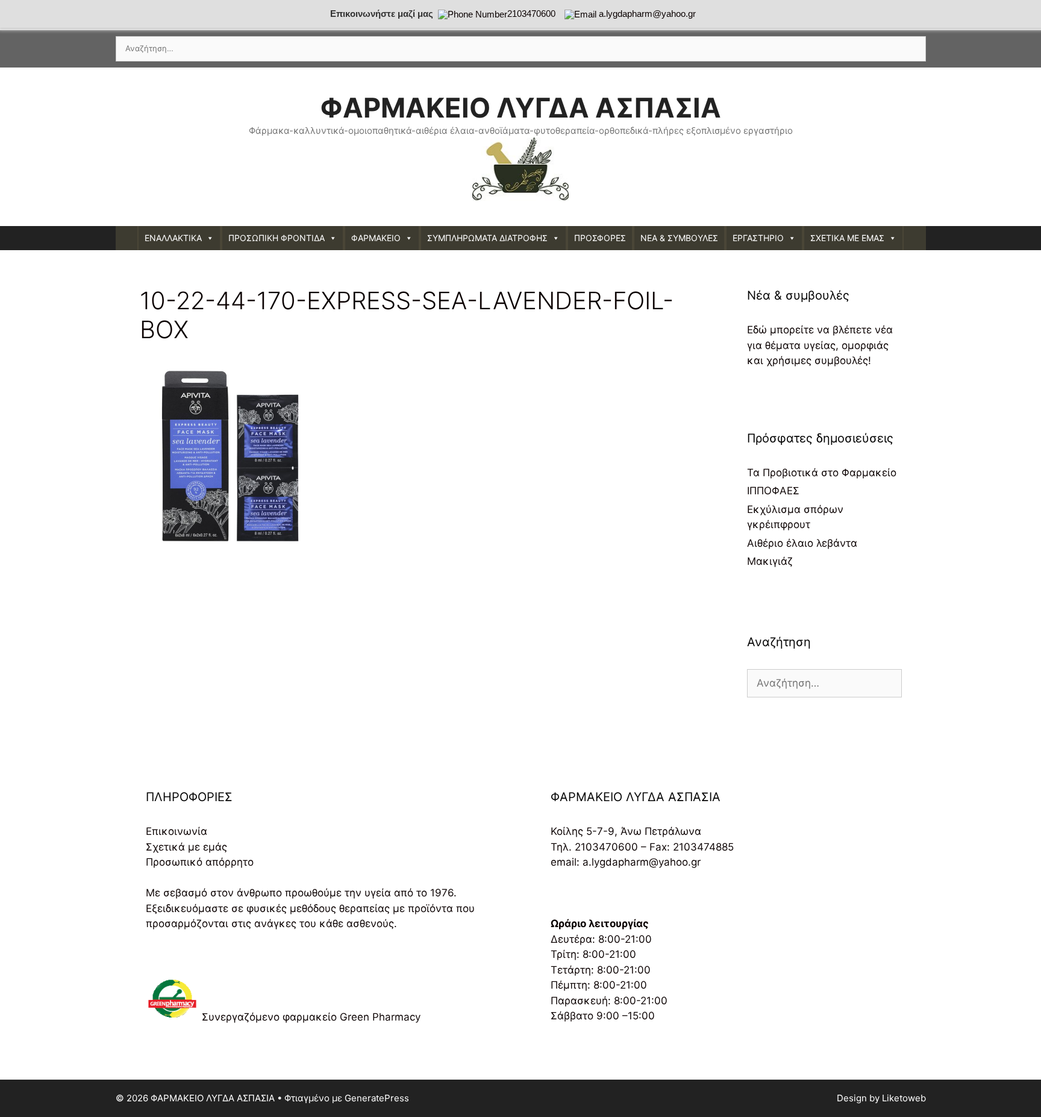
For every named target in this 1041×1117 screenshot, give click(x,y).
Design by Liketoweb (881, 1098)
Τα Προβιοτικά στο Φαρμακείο (821, 473)
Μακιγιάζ (770, 561)
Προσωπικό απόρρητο (200, 862)
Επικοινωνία (176, 831)
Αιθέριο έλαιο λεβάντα (802, 543)
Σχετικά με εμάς (186, 847)
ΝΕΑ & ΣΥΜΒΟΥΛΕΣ (679, 238)
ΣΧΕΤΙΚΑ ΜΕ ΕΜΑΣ (847, 238)
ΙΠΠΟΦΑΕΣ (773, 491)
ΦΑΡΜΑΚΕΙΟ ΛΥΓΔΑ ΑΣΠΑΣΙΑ (520, 107)
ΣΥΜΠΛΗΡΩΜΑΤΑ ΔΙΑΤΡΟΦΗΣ (487, 238)
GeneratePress (377, 1098)
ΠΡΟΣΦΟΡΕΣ (600, 238)
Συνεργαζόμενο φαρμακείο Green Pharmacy (311, 1017)
